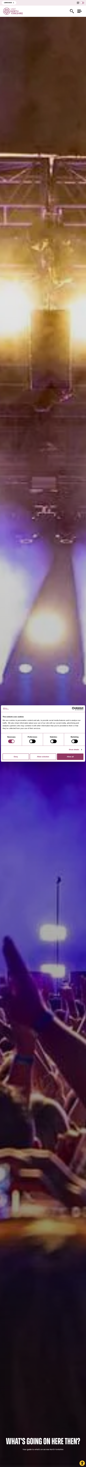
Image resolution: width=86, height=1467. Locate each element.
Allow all (70, 757)
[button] (79, 11)
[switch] (32, 741)
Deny (16, 757)
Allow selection (43, 757)
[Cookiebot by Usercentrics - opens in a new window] (73, 708)
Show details (74, 749)
